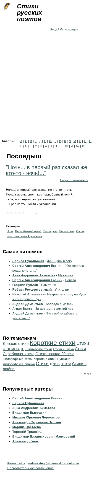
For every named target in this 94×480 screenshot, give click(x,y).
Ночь (10, 231)
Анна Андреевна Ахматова (33, 275)
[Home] (6, 6)
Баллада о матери (59, 304)
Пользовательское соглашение (30, 468)
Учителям (62, 289)
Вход (53, 29)
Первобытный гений (28, 231)
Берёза (70, 280)
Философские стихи (18, 359)
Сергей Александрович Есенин (37, 265)
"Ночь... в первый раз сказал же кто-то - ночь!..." (46, 170)
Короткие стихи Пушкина (52, 359)
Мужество (65, 275)
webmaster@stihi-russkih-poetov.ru (53, 463)
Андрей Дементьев (27, 304)
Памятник (48, 285)
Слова (80, 231)
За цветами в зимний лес (54, 308)
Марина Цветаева (26, 427)
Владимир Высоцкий (29, 412)
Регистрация (69, 29)
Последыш (50, 231)
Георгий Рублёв (25, 285)
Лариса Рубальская (28, 261)
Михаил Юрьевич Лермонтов (36, 417)
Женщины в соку (59, 261)
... (35, 212)
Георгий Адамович (74, 180)
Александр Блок (25, 441)
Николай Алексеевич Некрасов (37, 294)
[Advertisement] (47, 90)
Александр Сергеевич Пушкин (36, 422)
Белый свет (66, 231)
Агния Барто (22, 308)
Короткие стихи (53, 342)
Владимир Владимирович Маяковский (43, 436)
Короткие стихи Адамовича (24, 236)
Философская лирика (19, 364)
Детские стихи (16, 343)
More (87, 374)
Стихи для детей (53, 363)
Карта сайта (16, 463)
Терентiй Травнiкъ (27, 431)
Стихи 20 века (63, 349)
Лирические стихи (38, 349)
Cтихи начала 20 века (54, 354)
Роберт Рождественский (32, 289)
